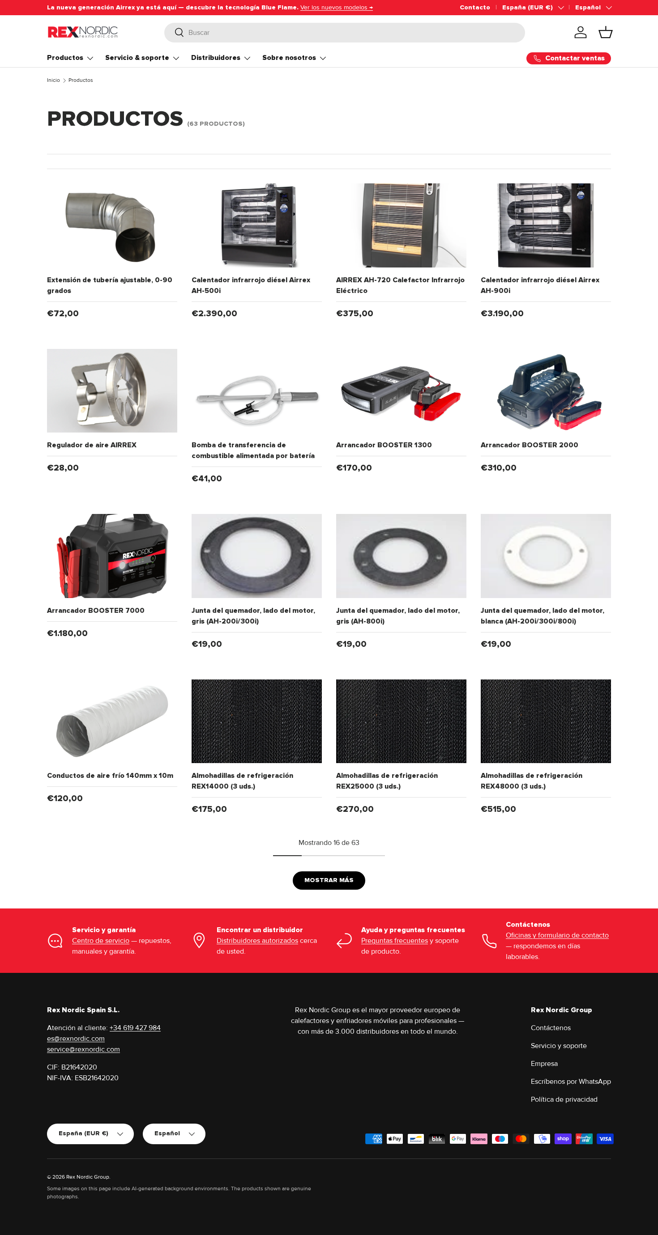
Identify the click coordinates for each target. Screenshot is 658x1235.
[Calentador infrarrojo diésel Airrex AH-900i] (546, 225)
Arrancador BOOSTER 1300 (384, 445)
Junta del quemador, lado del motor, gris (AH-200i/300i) (253, 616)
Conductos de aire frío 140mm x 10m (110, 775)
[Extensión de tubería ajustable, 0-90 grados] (112, 225)
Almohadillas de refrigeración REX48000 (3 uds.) (531, 781)
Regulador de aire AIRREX (92, 445)
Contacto (475, 7)
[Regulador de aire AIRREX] (112, 391)
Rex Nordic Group (87, 1177)
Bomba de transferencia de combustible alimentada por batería (253, 450)
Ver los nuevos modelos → (336, 7)
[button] (605, 32)
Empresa (544, 1063)
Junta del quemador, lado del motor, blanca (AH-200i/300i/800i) (542, 616)
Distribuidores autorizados (257, 940)
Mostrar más (329, 880)
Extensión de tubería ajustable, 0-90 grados (109, 285)
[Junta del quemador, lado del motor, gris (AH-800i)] (401, 556)
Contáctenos (551, 1027)
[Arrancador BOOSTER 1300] (401, 391)
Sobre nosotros (289, 57)
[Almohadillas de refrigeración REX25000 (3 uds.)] (401, 721)
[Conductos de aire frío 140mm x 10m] (112, 721)
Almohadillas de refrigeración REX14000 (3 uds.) (242, 781)
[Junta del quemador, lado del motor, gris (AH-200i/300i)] (257, 556)
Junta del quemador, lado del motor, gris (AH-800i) (398, 616)
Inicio (53, 80)
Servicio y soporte (559, 1045)
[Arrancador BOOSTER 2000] (546, 391)
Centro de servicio (100, 940)
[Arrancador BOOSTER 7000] (112, 556)
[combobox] (345, 32)
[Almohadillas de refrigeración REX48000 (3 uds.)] (546, 721)
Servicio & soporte (137, 57)
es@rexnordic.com (76, 1038)
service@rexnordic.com (83, 1049)
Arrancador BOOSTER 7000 (96, 610)
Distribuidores (215, 57)
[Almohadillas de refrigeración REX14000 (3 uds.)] (257, 721)
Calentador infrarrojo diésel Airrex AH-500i (251, 285)
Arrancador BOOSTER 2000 (529, 445)
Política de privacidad (564, 1099)
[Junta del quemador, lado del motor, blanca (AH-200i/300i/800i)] (546, 556)
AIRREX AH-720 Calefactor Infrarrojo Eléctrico (400, 285)
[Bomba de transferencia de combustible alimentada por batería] (257, 391)
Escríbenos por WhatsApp (571, 1081)
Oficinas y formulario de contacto (557, 935)
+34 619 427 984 (135, 1027)
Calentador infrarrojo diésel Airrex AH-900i (540, 285)
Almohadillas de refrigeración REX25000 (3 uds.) (387, 781)
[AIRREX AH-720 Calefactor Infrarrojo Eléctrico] (401, 225)
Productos (65, 57)
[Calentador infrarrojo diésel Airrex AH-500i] (257, 225)
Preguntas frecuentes (394, 940)
